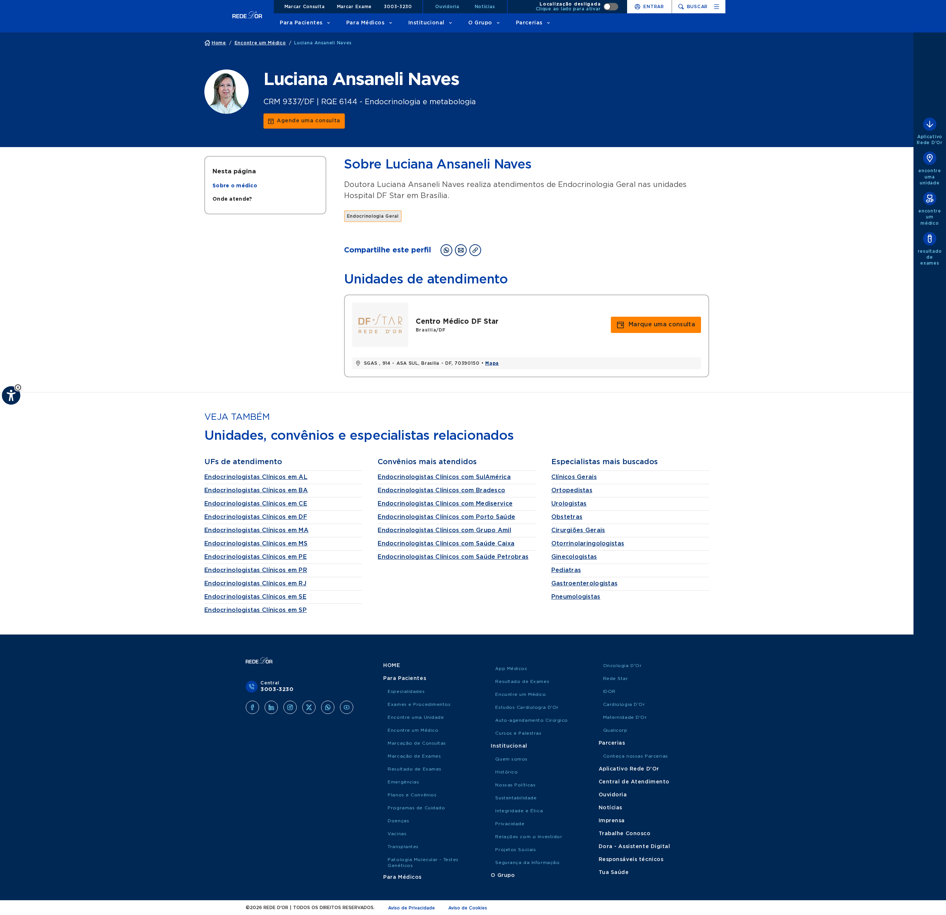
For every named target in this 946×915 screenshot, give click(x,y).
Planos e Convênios (412, 795)
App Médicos (511, 668)
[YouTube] (346, 707)
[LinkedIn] (271, 707)
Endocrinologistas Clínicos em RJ (255, 583)
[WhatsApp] (327, 707)
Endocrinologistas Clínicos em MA (256, 530)
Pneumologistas (575, 597)
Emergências (403, 782)
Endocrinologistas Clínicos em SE (255, 597)
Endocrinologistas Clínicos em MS (255, 544)
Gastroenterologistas (584, 583)
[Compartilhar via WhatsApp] (446, 250)
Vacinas (397, 833)
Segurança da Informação (527, 862)
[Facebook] (252, 707)
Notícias (485, 6)
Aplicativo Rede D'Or (629, 769)
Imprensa (612, 820)
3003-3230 (398, 6)
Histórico (506, 772)
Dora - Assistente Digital (634, 846)
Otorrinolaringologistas (587, 544)
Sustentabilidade (516, 798)
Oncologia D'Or (622, 665)
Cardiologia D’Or (624, 704)
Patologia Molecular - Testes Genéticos (423, 862)
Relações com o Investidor (528, 836)
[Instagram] (290, 707)
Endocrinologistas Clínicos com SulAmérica (444, 477)
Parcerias (529, 22)
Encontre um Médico (413, 730)
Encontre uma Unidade (416, 717)
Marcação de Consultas (417, 743)
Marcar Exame (354, 6)
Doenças (398, 821)
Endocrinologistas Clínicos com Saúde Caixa (446, 544)
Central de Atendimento (634, 782)
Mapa (492, 363)
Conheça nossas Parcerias (635, 756)
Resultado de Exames (415, 769)
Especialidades (406, 691)
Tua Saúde (614, 872)
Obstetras (567, 517)
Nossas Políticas (515, 785)
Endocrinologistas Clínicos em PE (255, 557)
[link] (304, 121)
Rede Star (615, 678)
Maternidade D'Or (625, 717)
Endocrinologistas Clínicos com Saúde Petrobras (453, 557)
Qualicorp (615, 730)
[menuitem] (234, 185)
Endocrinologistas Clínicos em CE (255, 504)
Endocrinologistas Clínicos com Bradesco (441, 490)
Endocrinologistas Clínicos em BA (256, 490)
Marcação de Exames (414, 756)
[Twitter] (309, 707)
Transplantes (403, 846)
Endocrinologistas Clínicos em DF (255, 517)
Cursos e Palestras (518, 733)
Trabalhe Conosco (625, 833)
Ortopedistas (571, 490)
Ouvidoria (447, 6)
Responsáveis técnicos (631, 859)
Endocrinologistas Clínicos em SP (255, 610)
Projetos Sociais (515, 849)
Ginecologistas (574, 557)
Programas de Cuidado (416, 808)
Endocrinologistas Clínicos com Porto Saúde (446, 517)
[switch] (577, 6)
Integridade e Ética (519, 811)
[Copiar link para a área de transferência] (475, 250)
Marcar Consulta (305, 6)
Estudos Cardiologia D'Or (526, 707)
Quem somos (511, 759)
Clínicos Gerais (574, 477)
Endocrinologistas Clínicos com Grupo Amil (444, 530)
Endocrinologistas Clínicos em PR (255, 570)
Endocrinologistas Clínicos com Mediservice (445, 504)
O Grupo (480, 22)
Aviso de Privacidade (411, 908)
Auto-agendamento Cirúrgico (531, 720)
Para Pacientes (301, 22)
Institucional (426, 22)
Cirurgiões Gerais (578, 530)
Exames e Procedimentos (419, 704)
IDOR (609, 691)
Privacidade (509, 824)
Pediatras (566, 570)
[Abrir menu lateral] (716, 6)
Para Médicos (365, 22)
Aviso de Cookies (467, 908)
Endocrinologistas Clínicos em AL (255, 477)
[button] (18, 387)
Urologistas (569, 504)
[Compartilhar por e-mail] (461, 250)
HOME (391, 665)
